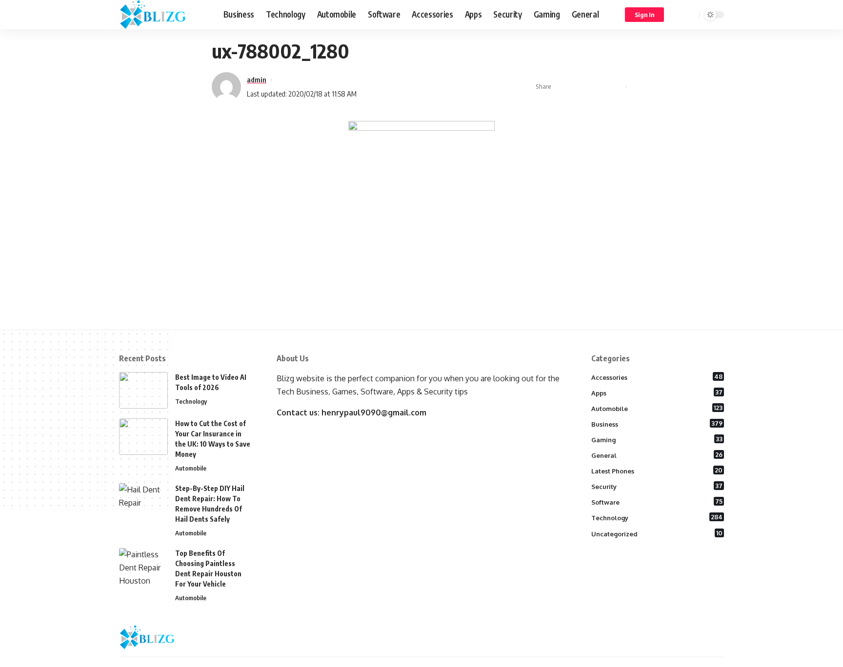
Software (657, 501)
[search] (690, 14)
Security (657, 486)
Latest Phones (657, 470)
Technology (191, 401)
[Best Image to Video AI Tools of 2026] (143, 390)
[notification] (678, 15)
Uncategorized (657, 533)
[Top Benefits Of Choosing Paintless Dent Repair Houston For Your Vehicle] (143, 566)
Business (657, 423)
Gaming (657, 439)
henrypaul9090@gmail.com (373, 412)
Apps (657, 392)
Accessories (657, 377)
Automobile (190, 468)
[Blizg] (163, 14)
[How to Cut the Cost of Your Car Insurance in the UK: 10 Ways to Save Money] (143, 436)
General (657, 455)
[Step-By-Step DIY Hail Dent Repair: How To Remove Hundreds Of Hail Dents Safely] (143, 501)
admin (256, 79)
